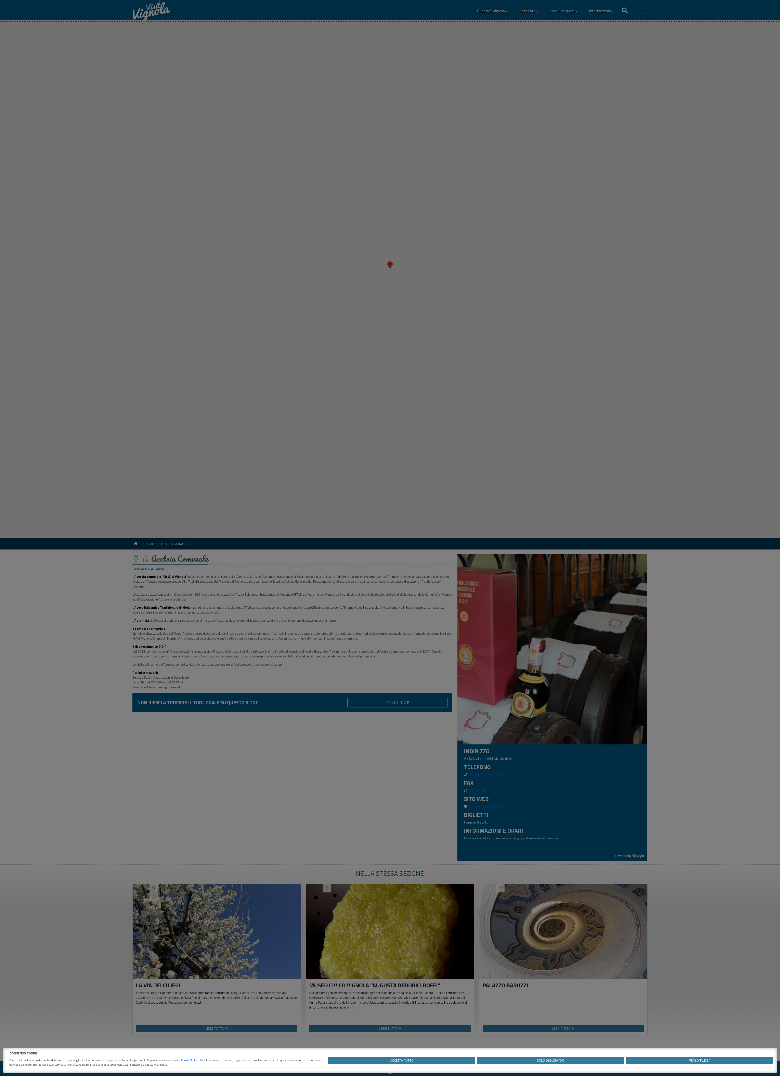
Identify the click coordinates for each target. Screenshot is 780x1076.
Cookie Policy (189, 1060)
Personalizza (700, 1060)
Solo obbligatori (550, 1060)
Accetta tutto (402, 1060)
